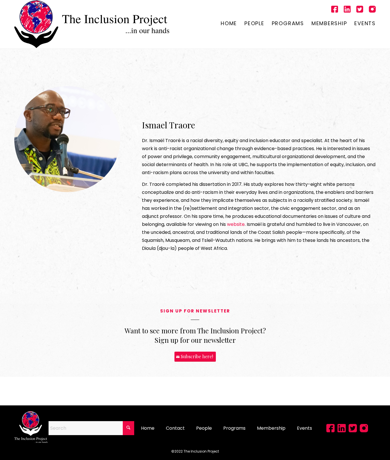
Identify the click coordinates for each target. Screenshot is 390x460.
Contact (175, 428)
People (204, 428)
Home (147, 428)
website (236, 224)
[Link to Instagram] (372, 10)
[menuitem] (229, 24)
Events (304, 428)
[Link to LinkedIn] (347, 10)
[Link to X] (359, 10)
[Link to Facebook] (334, 10)
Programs (234, 428)
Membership (271, 428)
